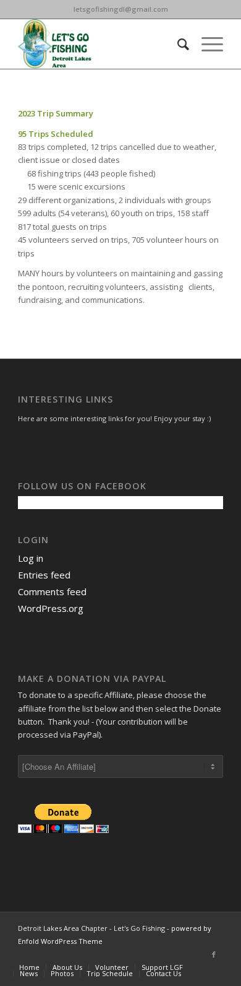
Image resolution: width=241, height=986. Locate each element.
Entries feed (44, 575)
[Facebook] (214, 954)
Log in (30, 558)
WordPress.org (50, 608)
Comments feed (52, 591)
